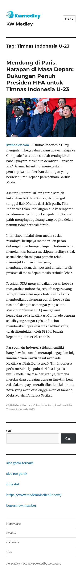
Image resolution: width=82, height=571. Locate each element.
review (11, 533)
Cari (9, 431)
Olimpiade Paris (43, 405)
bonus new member (21, 505)
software (12, 542)
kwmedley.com (17, 145)
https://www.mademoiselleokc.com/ (34, 495)
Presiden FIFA (63, 405)
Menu (69, 18)
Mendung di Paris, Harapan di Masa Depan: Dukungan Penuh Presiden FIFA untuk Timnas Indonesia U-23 (40, 75)
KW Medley (19, 24)
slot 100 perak (16, 473)
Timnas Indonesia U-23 (20, 409)
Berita (26, 405)
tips (9, 551)
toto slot (12, 484)
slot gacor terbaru (19, 463)
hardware (13, 524)
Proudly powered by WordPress (42, 563)
